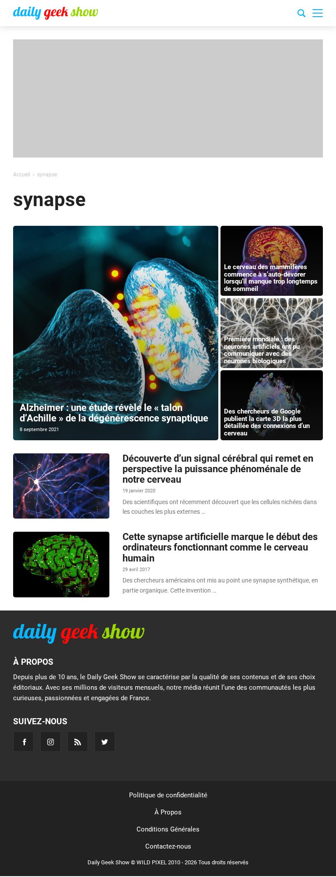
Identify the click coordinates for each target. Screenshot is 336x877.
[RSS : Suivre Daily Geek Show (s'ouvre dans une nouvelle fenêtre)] (77, 741)
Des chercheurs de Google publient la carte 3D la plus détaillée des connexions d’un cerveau (267, 422)
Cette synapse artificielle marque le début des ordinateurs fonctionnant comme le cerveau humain (220, 547)
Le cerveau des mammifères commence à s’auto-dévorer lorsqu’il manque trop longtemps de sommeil (271, 278)
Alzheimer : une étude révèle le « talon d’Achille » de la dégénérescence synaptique (114, 413)
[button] (317, 13)
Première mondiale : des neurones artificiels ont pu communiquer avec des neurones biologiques (262, 350)
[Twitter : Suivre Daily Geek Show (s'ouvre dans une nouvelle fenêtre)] (104, 741)
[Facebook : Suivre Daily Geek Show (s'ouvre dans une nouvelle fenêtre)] (23, 741)
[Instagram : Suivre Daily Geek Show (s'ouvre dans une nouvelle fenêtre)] (50, 741)
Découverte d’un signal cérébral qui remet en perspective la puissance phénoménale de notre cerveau (217, 469)
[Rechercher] (301, 14)
